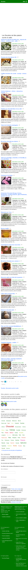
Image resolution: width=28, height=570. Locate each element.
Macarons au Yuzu (6, 212)
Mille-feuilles (15, 435)
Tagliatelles (3, 445)
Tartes (15, 446)
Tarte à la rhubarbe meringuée (9, 125)
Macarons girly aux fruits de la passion (11, 277)
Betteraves (14, 420)
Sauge (7, 443)
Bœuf (9, 423)
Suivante (3, 384)
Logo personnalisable (6, 538)
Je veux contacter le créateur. (21, 517)
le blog (17, 520)
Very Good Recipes (5, 558)
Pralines (12, 440)
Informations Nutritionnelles (19, 558)
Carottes (22, 423)
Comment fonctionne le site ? (7, 533)
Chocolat (10, 426)
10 (15, 381)
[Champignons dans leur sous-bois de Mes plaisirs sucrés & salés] (6, 250)
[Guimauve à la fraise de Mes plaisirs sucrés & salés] (6, 180)
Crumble (18, 430)
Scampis (17, 443)
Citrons (2, 430)
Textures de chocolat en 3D (8, 57)
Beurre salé (3, 423)
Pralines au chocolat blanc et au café (11, 109)
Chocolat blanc (18, 426)
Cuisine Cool (18, 546)
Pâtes (9, 437)
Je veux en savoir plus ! (20, 511)
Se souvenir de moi (6, 485)
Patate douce (4, 437)
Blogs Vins (18, 538)
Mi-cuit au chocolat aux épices (9, 141)
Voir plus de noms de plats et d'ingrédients (12, 450)
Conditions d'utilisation (6, 516)
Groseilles (21, 432)
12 (20, 381)
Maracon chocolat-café (7, 310)
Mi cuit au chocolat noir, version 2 (10, 261)
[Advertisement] (14, 18)
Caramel (17, 423)
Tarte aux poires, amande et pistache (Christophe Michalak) (11, 359)
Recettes (3, 1)
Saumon (12, 443)
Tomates (20, 445)
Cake (12, 423)
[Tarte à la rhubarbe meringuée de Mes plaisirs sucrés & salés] (6, 130)
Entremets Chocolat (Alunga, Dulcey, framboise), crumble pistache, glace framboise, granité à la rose (14, 194)
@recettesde (21, 520)
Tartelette (9, 446)
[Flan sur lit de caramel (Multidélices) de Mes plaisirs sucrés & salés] (6, 331)
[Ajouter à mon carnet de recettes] (19, 41)
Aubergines (8, 420)
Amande (3, 420)
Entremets (24, 430)
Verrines (8, 448)
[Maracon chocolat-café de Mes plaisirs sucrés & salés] (6, 315)
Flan (2, 432)
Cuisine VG (18, 542)
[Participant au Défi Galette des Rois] (2, 404)
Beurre (19, 420)
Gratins (16, 432)
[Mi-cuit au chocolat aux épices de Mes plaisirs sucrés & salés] (6, 146)
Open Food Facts (19, 563)
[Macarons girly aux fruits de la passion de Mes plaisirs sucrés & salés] (6, 282)
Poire (19, 437)
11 (18, 381)
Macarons (9, 435)
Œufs (23, 435)
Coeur (7, 430)
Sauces (3, 443)
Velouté (3, 448)
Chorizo (24, 426)
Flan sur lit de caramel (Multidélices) (11, 326)
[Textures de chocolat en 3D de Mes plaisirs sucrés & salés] (6, 62)
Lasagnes (3, 435)
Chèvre (3, 426)
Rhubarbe (22, 440)
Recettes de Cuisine (4, 506)
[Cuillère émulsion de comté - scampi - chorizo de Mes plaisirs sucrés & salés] (6, 80)
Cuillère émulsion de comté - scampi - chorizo (13, 73)
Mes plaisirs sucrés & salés (18, 43)
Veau (24, 445)
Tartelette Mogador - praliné (8, 342)
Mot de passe (4, 477)
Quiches (17, 440)
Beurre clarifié (5, 228)
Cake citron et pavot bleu (8, 293)
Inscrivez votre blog (5, 531)
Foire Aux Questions (6, 535)
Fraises (6, 432)
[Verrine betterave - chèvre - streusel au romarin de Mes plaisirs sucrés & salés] (6, 97)
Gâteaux (11, 432)
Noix (20, 435)
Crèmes (12, 430)
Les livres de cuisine (19, 534)
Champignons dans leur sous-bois (10, 244)
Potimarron (7, 440)
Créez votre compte (16, 489)
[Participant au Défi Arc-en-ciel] (5, 404)
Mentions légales (5, 514)
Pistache (14, 437)
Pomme (23, 437)
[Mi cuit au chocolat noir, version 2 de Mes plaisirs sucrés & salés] (6, 266)
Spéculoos (23, 443)
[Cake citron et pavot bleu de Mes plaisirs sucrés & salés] (6, 298)
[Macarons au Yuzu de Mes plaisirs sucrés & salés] (6, 217)
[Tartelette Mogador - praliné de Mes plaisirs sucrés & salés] (6, 347)
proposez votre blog (16, 502)
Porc (2, 440)
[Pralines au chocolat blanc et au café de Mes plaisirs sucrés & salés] (6, 114)
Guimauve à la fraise (7, 175)
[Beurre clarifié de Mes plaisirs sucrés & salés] (6, 233)
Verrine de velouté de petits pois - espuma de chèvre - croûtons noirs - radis (13, 40)
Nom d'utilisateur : (4, 469)
